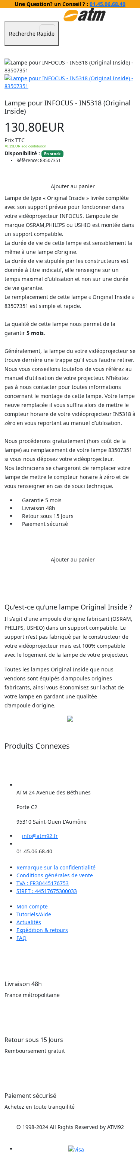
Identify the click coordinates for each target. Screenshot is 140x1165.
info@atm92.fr (40, 835)
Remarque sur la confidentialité (56, 867)
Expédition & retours (42, 930)
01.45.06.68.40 (107, 4)
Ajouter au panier (72, 186)
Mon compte (32, 906)
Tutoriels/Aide (33, 914)
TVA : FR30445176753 (42, 883)
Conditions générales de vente (54, 875)
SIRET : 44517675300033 (46, 891)
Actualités (28, 922)
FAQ (21, 937)
